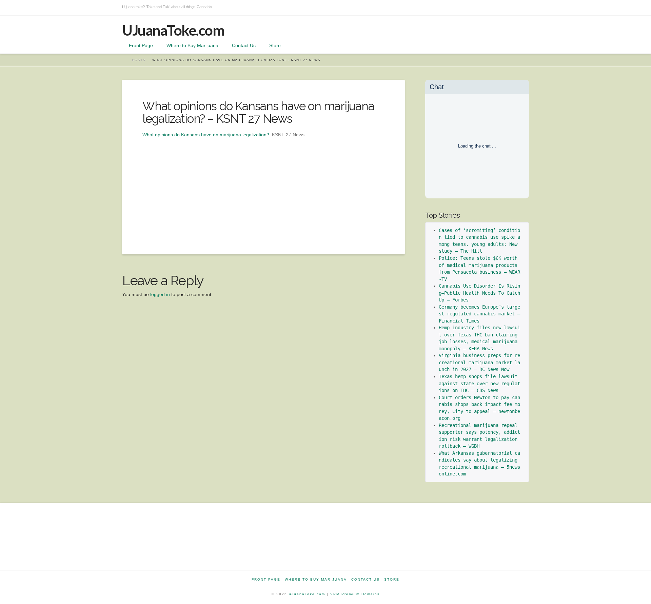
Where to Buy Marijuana (316, 579)
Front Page (266, 579)
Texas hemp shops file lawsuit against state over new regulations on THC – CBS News (479, 383)
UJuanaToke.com (173, 30)
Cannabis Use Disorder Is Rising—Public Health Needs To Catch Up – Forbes (481, 293)
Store (391, 579)
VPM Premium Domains (355, 594)
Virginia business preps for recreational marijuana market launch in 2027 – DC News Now (479, 362)
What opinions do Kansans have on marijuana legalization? (205, 134)
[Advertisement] (263, 186)
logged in (160, 294)
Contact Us (365, 579)
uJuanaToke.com (307, 594)
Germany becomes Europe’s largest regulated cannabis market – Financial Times (481, 314)
